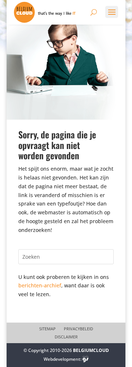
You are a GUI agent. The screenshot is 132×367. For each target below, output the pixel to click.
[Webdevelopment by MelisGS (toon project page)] (85, 359)
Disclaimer (66, 336)
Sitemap (47, 328)
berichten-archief (39, 285)
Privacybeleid (78, 328)
